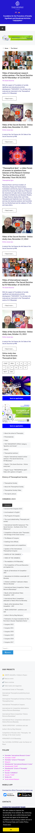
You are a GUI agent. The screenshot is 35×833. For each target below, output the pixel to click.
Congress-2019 (9, 635)
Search (8, 652)
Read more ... (9, 98)
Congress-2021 (9, 628)
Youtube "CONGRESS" (11, 773)
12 (25, 367)
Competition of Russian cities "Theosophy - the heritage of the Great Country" (16, 533)
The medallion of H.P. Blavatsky (13, 561)
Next (5, 372)
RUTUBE (7, 771)
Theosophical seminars (11, 453)
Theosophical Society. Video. (12, 490)
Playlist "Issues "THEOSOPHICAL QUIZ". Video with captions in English (15, 471)
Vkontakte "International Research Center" (17, 755)
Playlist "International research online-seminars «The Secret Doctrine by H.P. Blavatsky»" (15, 459)
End (11, 372)
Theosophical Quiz (9, 358)
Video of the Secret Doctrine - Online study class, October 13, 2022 (17, 332)
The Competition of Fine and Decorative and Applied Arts (16, 566)
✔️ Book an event (7, 678)
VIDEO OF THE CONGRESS (12, 558)
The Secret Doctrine (9, 356)
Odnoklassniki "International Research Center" (19, 764)
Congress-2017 (9, 642)
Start (5, 363)
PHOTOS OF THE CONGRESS (12, 554)
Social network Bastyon (12, 779)
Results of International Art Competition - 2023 (15, 572)
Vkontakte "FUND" (10, 758)
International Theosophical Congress (13, 704)
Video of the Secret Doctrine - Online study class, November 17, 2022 (17, 237)
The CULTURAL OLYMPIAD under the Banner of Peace (16, 743)
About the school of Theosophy (13, 433)
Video (6, 440)
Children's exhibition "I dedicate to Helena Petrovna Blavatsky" (16, 583)
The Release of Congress (11, 538)
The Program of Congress (12, 516)
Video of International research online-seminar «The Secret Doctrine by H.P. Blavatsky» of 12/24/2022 (17, 75)
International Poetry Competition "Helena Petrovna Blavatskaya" (16, 588)
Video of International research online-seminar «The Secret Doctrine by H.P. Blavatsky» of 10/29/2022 (17, 282)
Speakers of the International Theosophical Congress (13, 550)
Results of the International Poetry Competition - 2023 (13, 594)
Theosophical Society (10, 483)
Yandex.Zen (8, 777)
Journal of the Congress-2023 (13, 509)
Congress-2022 (9, 624)
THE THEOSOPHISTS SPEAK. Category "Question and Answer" (15, 445)
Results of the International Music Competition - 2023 (13, 605)
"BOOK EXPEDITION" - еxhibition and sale (15, 611)
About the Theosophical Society (13, 487)
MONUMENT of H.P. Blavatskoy (11, 738)
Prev (12, 363)
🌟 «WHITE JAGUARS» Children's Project (14, 675)
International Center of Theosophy (12, 689)
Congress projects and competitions (15, 545)
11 (20, 367)
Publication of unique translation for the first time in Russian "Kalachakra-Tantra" (16, 620)
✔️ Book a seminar (8, 682)
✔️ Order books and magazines (12, 686)
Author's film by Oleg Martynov (13, 615)
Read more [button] (7, 824)
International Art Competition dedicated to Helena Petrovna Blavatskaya (15, 709)
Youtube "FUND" (10, 775)
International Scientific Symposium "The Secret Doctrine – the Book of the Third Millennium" (16, 527)
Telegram (7, 762)
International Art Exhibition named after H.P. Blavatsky (16, 577)
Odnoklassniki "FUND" (11, 766)
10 (16, 367)
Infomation (7, 505)
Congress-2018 (9, 638)
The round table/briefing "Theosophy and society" (16, 520)
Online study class (9, 353)
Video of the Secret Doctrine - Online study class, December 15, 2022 (17, 125)
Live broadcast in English (12, 512)
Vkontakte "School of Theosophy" (15, 760)
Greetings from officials (11, 542)
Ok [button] (11, 829)
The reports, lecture (10, 494)
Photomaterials (9, 437)
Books (6, 449)
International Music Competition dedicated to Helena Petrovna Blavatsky (15, 599)
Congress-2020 (9, 631)
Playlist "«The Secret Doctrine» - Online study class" (16, 465)
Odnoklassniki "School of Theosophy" (16, 768)
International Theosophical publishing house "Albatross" (16, 694)
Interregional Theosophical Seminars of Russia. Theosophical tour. (16, 700)
